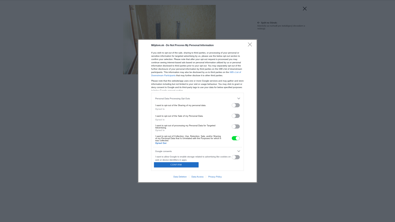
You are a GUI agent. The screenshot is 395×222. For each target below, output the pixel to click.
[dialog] (197, 111)
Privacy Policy (215, 176)
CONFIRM (176, 165)
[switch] (236, 105)
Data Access (197, 176)
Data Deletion (180, 176)
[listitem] (197, 98)
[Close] (251, 45)
